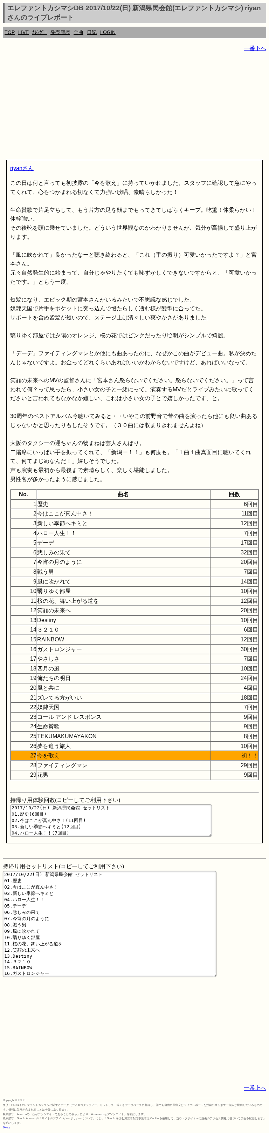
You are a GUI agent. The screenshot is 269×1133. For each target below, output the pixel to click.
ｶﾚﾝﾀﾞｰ (39, 32)
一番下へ (255, 48)
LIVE (23, 32)
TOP (10, 32)
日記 (92, 32)
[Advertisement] (134, 107)
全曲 (78, 32)
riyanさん (22, 168)
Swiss (6, 1127)
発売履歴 (60, 32)
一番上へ (255, 1088)
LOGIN (108, 32)
